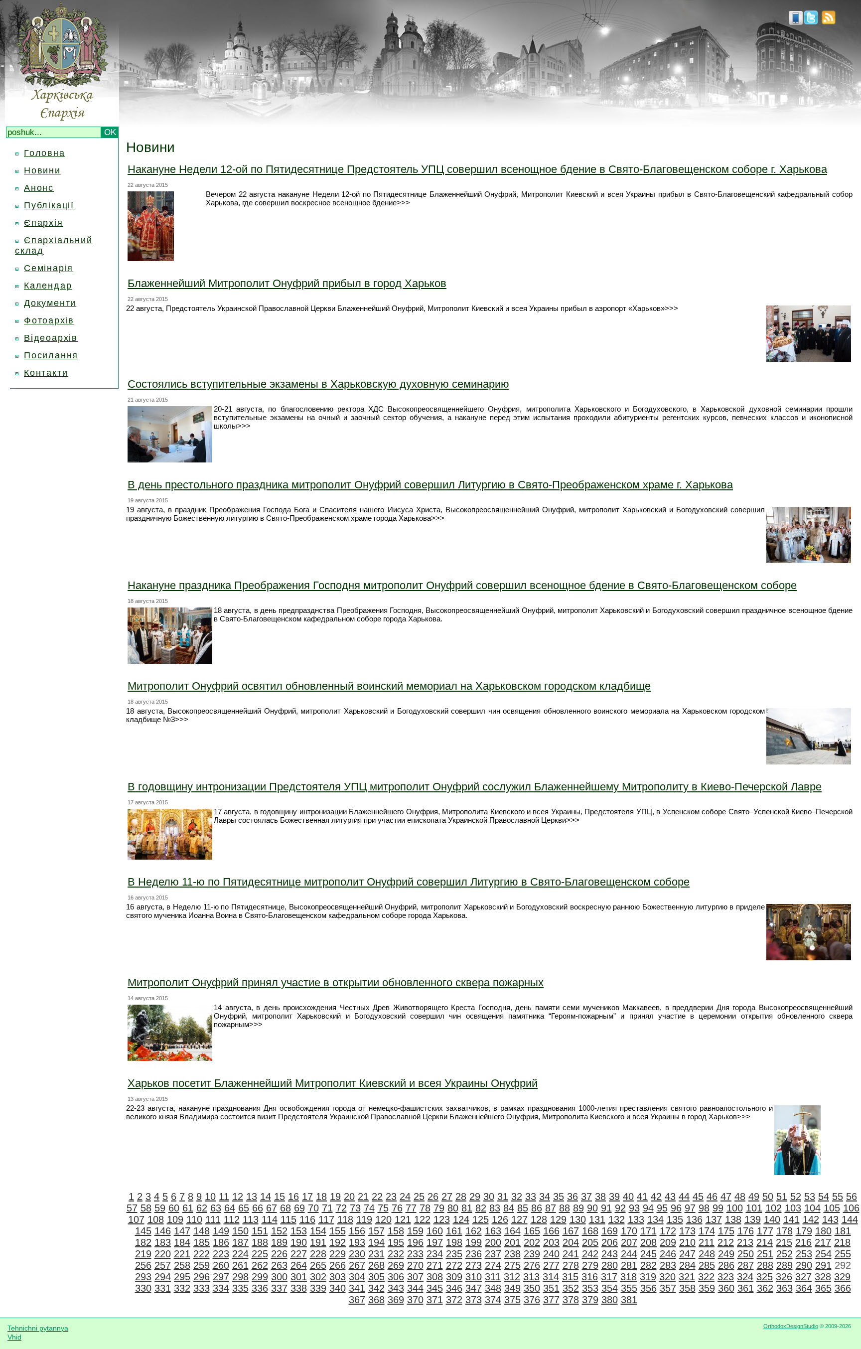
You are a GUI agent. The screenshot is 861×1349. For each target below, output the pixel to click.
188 (260, 1242)
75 (383, 1207)
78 (425, 1207)
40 (628, 1196)
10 (210, 1196)
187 (240, 1242)
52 (795, 1196)
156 (357, 1230)
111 (213, 1219)
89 (578, 1207)
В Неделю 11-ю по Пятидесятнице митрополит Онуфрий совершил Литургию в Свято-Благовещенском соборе (409, 882)
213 (745, 1242)
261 (240, 1265)
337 (279, 1288)
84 (508, 1207)
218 (842, 1242)
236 (473, 1253)
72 (341, 1207)
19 (335, 1196)
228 (318, 1253)
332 (182, 1288)
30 (488, 1196)
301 (298, 1276)
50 (767, 1196)
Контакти (46, 373)
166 (551, 1230)
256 (143, 1265)
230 (357, 1253)
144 (850, 1219)
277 (551, 1265)
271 (435, 1265)
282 (648, 1265)
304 (357, 1276)
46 (712, 1196)
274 (493, 1265)
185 (201, 1242)
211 (707, 1242)
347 (473, 1288)
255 (843, 1253)
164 (512, 1230)
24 (405, 1196)
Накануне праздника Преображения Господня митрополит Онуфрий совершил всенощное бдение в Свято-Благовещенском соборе (462, 585)
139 (752, 1219)
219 (143, 1253)
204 (571, 1242)
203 (551, 1242)
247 (687, 1253)
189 (279, 1242)
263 (279, 1265)
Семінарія (48, 268)
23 (391, 1196)
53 (809, 1196)
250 (745, 1253)
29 (474, 1196)
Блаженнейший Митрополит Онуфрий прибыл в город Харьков (287, 283)
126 (500, 1219)
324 (745, 1276)
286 (726, 1265)
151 (260, 1230)
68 (285, 1207)
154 (318, 1230)
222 (201, 1253)
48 (739, 1196)
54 (823, 1196)
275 (512, 1265)
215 (784, 1242)
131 (597, 1219)
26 (433, 1196)
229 (337, 1253)
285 (707, 1265)
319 (648, 1276)
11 (224, 1196)
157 (376, 1230)
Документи (50, 303)
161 (454, 1230)
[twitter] (811, 22)
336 (260, 1288)
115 (288, 1219)
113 (251, 1219)
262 (260, 1265)
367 (357, 1299)
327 (803, 1276)
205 (590, 1242)
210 (687, 1242)
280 (609, 1265)
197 (435, 1242)
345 (435, 1288)
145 (143, 1230)
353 (590, 1288)
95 (662, 1207)
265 (318, 1265)
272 (454, 1265)
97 (690, 1207)
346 (454, 1288)
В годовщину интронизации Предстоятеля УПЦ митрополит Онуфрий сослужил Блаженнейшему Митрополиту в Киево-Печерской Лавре (475, 786)
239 (532, 1253)
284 (687, 1265)
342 (376, 1288)
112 (232, 1219)
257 (162, 1265)
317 (609, 1276)
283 (668, 1265)
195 (396, 1242)
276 (532, 1265)
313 (531, 1276)
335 (240, 1288)
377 (551, 1299)
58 (146, 1207)
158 (396, 1230)
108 (155, 1219)
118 (345, 1219)
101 (754, 1207)
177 (765, 1230)
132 (616, 1219)
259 (201, 1265)
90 (592, 1207)
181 (843, 1230)
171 (648, 1230)
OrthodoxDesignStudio (790, 1326)
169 (609, 1230)
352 (571, 1288)
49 (753, 1196)
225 (260, 1253)
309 (454, 1276)
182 (143, 1242)
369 (396, 1299)
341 (357, 1288)
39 (614, 1196)
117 (326, 1219)
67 (271, 1207)
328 (823, 1276)
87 (550, 1207)
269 (396, 1265)
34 (544, 1196)
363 (784, 1288)
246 (668, 1253)
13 (251, 1196)
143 (830, 1219)
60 (173, 1207)
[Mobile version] (796, 22)
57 (132, 1207)
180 (823, 1230)
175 (726, 1230)
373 (473, 1299)
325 (764, 1276)
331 (162, 1288)
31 (502, 1196)
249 (726, 1253)
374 (493, 1299)
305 (376, 1276)
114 (270, 1219)
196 (415, 1242)
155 (337, 1230)
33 (530, 1196)
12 (237, 1196)
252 (784, 1253)
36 (572, 1196)
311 (493, 1276)
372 (454, 1299)
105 (832, 1207)
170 (629, 1230)
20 (349, 1196)
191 (318, 1242)
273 (473, 1265)
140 (772, 1219)
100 (734, 1207)
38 (600, 1196)
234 (435, 1253)
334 (221, 1288)
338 (298, 1288)
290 (804, 1265)
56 (851, 1196)
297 (221, 1276)
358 (687, 1288)
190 (298, 1242)
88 (564, 1207)
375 (512, 1299)
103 (793, 1207)
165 (532, 1230)
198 (454, 1242)
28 (460, 1196)
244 (629, 1253)
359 (707, 1288)
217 (823, 1242)
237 (493, 1253)
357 (668, 1288)
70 (313, 1207)
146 (162, 1230)
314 (551, 1276)
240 (551, 1253)
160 (435, 1230)
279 (590, 1265)
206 (609, 1242)
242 (590, 1253)
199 (473, 1242)
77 (411, 1207)
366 (843, 1288)
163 (493, 1230)
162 (473, 1230)
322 (706, 1276)
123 (441, 1219)
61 (187, 1207)
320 (667, 1276)
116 (307, 1219)
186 (221, 1242)
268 (376, 1265)
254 (823, 1253)
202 (532, 1242)
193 (357, 1242)
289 (784, 1265)
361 (745, 1288)
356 (648, 1288)
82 (480, 1207)
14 (265, 1196)
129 (558, 1219)
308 (435, 1276)
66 (257, 1207)
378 (571, 1299)
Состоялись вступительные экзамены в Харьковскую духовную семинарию (318, 384)
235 (454, 1253)
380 (609, 1299)
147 (182, 1230)
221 (182, 1253)
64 (229, 1207)
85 (522, 1207)
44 (684, 1196)
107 (136, 1219)
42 (656, 1196)
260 (221, 1265)
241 (571, 1253)
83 (494, 1207)
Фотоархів (49, 320)
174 (707, 1230)
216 (803, 1242)
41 (642, 1196)
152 (279, 1230)
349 (512, 1288)
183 (162, 1242)
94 (648, 1207)
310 (473, 1276)
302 (318, 1276)
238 (512, 1253)
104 (812, 1207)
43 (670, 1196)
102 (773, 1207)
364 (804, 1288)
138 (733, 1219)
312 (512, 1276)
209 (668, 1242)
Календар (48, 286)
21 (363, 1196)
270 (415, 1265)
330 (143, 1288)
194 (376, 1242)
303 (337, 1276)
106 (851, 1207)
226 (279, 1253)
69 (299, 1207)
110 (194, 1219)
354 (609, 1288)
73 (355, 1207)
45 (698, 1196)
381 (629, 1299)
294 (162, 1276)
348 (493, 1288)
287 (745, 1265)
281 (629, 1265)
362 (765, 1288)
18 (321, 1196)
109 (175, 1219)
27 (446, 1196)
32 (516, 1196)
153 (298, 1230)
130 (578, 1219)
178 (784, 1230)
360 (726, 1288)
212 (726, 1242)
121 (403, 1219)
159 (415, 1230)
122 (422, 1219)
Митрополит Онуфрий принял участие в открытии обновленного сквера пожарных (336, 982)
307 (415, 1276)
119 (364, 1219)
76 (397, 1207)
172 (668, 1230)
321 (687, 1276)
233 (415, 1253)
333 (201, 1288)
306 (396, 1276)
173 (687, 1230)
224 (240, 1253)
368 (376, 1299)
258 (182, 1265)
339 (318, 1288)
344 (415, 1288)
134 (655, 1219)
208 (648, 1242)
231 (376, 1253)
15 (279, 1196)
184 (182, 1242)
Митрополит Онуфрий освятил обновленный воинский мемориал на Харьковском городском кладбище (389, 686)
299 (260, 1276)
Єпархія (43, 223)
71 (327, 1207)
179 (804, 1230)
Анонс (39, 188)
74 (369, 1207)
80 (452, 1207)
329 (842, 1276)
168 (590, 1230)
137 (714, 1219)
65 (243, 1207)
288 (765, 1265)
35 (558, 1196)
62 (201, 1207)
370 (415, 1299)
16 (293, 1196)
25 (419, 1196)
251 (765, 1253)
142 (811, 1219)
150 (240, 1230)
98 (704, 1207)
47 (725, 1196)
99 (718, 1207)
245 (648, 1253)
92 (620, 1207)
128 (539, 1219)
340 (337, 1288)
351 (551, 1288)
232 (396, 1253)
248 (707, 1253)
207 (629, 1242)
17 (307, 1196)
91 (606, 1207)
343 (396, 1288)
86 (536, 1207)
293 (143, 1276)
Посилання (51, 355)
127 (519, 1219)
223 (221, 1253)
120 (383, 1219)
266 (337, 1265)
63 (215, 1207)
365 (823, 1288)
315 (570, 1276)
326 (784, 1276)
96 (676, 1207)
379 (590, 1299)
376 (532, 1299)
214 (764, 1242)
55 (837, 1196)
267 (357, 1265)
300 (279, 1276)
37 (586, 1196)
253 (804, 1253)
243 (609, 1253)
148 (201, 1230)
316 (589, 1276)
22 (377, 1196)
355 (629, 1288)
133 (636, 1219)
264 (298, 1265)
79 (438, 1207)
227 (298, 1253)
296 (201, 1276)
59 (159, 1207)
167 (571, 1230)
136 (694, 1219)
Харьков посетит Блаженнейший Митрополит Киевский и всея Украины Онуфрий (333, 1083)
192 (337, 1242)
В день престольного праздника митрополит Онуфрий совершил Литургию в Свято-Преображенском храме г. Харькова (430, 484)
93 (634, 1207)
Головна (44, 153)
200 (493, 1242)
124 (461, 1219)
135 (675, 1219)
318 (628, 1276)
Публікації (49, 205)
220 (162, 1253)
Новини (42, 170)
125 (480, 1219)
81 (466, 1207)
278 (571, 1265)
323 (726, 1276)
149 (221, 1230)
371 (435, 1299)
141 (791, 1219)
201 (512, 1242)
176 (745, 1230)
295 (182, 1276)
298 (240, 1276)
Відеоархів (51, 338)
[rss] (828, 22)
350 (532, 1288)
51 (781, 1196)
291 (823, 1265)
